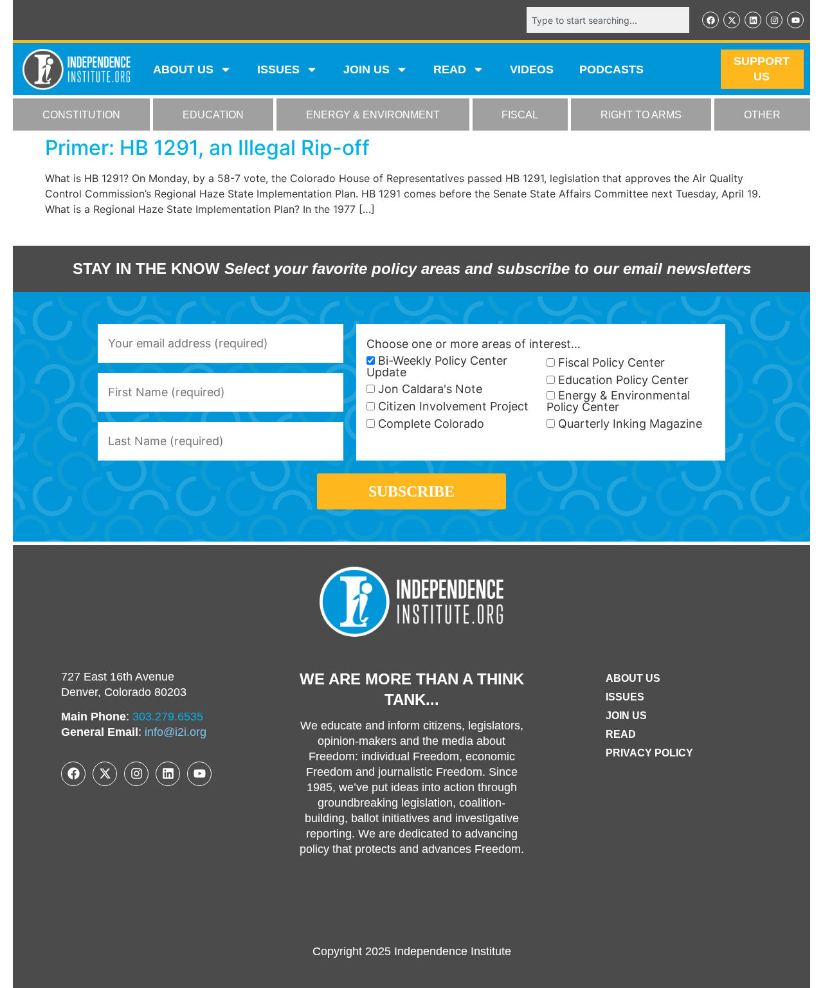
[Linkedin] (753, 20)
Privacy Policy (649, 752)
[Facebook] (710, 20)
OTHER (762, 114)
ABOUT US (183, 69)
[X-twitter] (731, 20)
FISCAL (520, 114)
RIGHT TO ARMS (641, 114)
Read (621, 734)
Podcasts (611, 69)
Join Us (626, 715)
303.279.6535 (167, 716)
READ (449, 69)
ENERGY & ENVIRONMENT (373, 114)
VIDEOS (532, 69)
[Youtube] (795, 20)
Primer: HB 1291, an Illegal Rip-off (207, 147)
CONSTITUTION (81, 114)
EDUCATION (213, 114)
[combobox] (608, 20)
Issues (278, 69)
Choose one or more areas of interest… (473, 344)
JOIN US (366, 69)
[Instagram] (774, 20)
